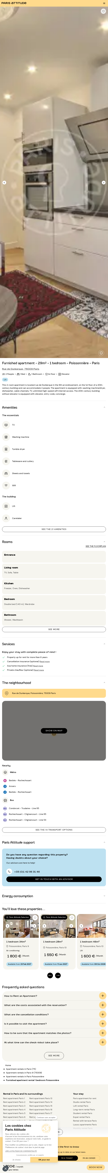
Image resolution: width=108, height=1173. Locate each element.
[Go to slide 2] (22, 932)
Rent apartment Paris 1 (14, 1098)
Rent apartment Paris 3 (14, 1106)
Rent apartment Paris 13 (40, 1098)
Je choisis (16, 1160)
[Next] (103, 182)
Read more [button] (45, 661)
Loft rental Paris (80, 1106)
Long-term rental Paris (84, 1109)
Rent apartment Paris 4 (14, 1109)
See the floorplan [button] (96, 546)
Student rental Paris (82, 1113)
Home (8, 1065)
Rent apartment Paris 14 (40, 1102)
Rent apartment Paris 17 (40, 1113)
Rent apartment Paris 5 (14, 1113)
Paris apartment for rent (84, 1098)
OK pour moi (44, 1160)
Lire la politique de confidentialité (21, 1151)
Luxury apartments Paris (85, 1124)
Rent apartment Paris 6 (14, 1117)
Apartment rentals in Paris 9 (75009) (24, 1072)
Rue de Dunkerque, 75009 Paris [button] (20, 368)
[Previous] (4, 182)
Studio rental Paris (82, 1102)
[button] (5, 1168)
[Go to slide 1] (20, 932)
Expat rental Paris (81, 1117)
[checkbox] (103, 11)
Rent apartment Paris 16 (40, 1109)
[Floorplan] (101, 353)
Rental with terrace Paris (85, 1120)
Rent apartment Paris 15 (40, 1106)
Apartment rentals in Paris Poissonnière (25, 1076)
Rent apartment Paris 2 (14, 1102)
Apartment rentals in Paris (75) (21, 1069)
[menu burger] (104, 3)
